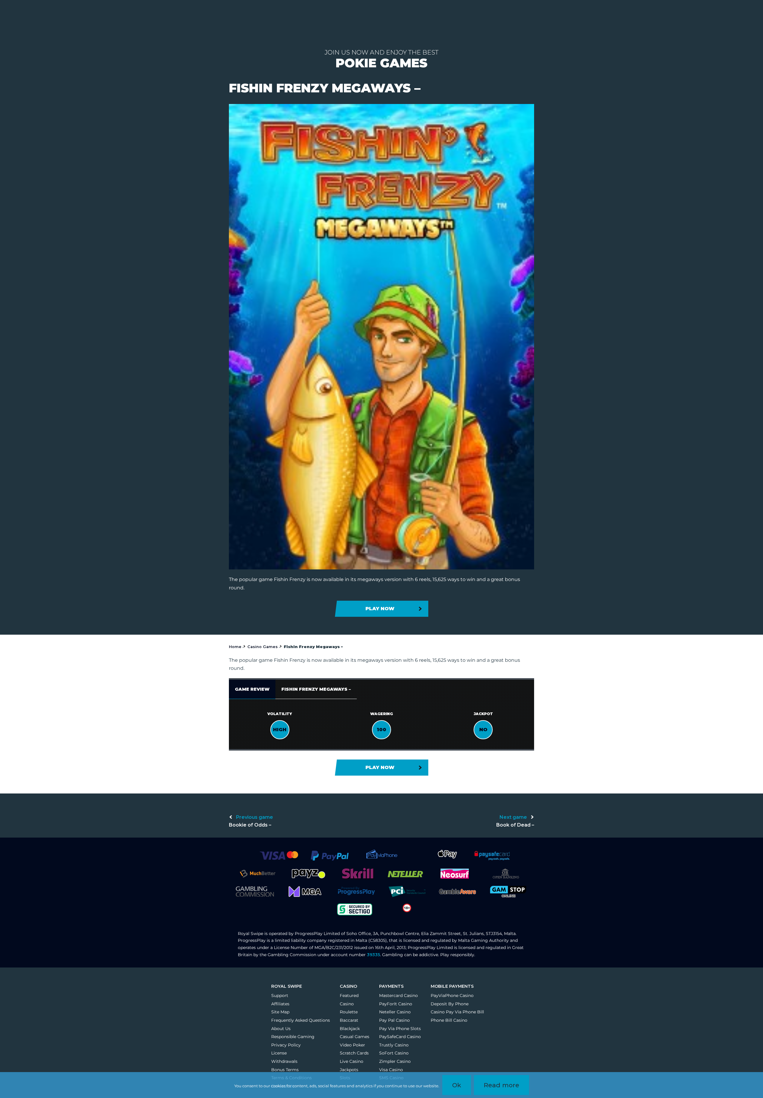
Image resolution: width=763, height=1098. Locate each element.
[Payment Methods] (278, 855)
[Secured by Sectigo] (354, 908)
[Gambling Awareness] (457, 891)
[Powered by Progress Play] (356, 891)
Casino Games (262, 646)
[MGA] (305, 891)
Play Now (379, 608)
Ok (456, 1085)
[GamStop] (508, 891)
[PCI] (406, 891)
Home (235, 646)
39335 (373, 954)
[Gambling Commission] (254, 891)
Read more (501, 1085)
